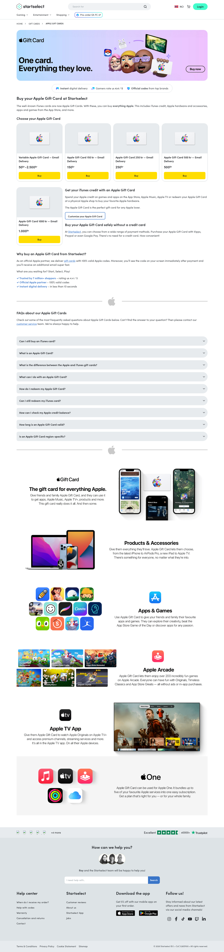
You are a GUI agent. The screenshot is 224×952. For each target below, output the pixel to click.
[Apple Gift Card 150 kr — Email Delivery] (88, 138)
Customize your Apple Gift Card (85, 216)
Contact (21, 923)
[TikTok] (183, 919)
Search (154, 880)
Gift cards (34, 23)
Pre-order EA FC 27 (90, 14)
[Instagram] (169, 919)
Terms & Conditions (27, 946)
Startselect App (75, 912)
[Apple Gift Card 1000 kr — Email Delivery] (39, 202)
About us (71, 907)
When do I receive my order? (33, 902)
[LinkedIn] (203, 919)
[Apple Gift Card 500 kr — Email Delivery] (185, 138)
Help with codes (25, 907)
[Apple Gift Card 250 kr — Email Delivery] (136, 138)
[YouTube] (190, 919)
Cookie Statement (66, 946)
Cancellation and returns (30, 918)
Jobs (68, 918)
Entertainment (40, 14)
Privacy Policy (47, 946)
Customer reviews (76, 902)
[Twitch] (196, 919)
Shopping (61, 14)
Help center (27, 893)
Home (20, 23)
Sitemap (83, 946)
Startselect (74, 231)
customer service (27, 323)
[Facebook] (176, 919)
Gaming (21, 14)
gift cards (69, 260)
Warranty (22, 912)
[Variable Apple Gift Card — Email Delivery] (39, 138)
